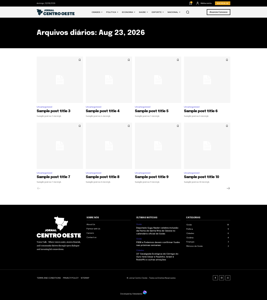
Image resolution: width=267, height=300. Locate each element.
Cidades (140, 250)
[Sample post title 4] (109, 80)
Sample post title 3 (53, 111)
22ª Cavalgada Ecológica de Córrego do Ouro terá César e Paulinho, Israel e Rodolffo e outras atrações (157, 257)
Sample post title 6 (201, 111)
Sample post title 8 (102, 177)
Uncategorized (44, 106)
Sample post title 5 (151, 111)
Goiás (139, 224)
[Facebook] (215, 277)
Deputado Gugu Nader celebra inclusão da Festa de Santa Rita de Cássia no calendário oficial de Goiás (157, 231)
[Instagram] (221, 277)
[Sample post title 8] (109, 146)
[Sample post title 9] (158, 146)
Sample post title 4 (102, 111)
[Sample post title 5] (158, 80)
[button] (188, 12)
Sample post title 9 (151, 177)
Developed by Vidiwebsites (131, 294)
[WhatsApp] (227, 277)
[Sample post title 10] (207, 146)
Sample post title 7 (53, 177)
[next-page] (228, 188)
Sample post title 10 (201, 177)
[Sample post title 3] (60, 80)
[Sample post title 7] (60, 146)
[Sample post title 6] (207, 80)
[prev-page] (39, 188)
